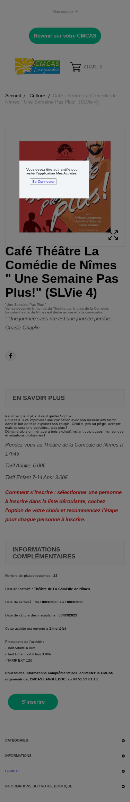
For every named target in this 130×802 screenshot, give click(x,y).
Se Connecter (43, 181)
